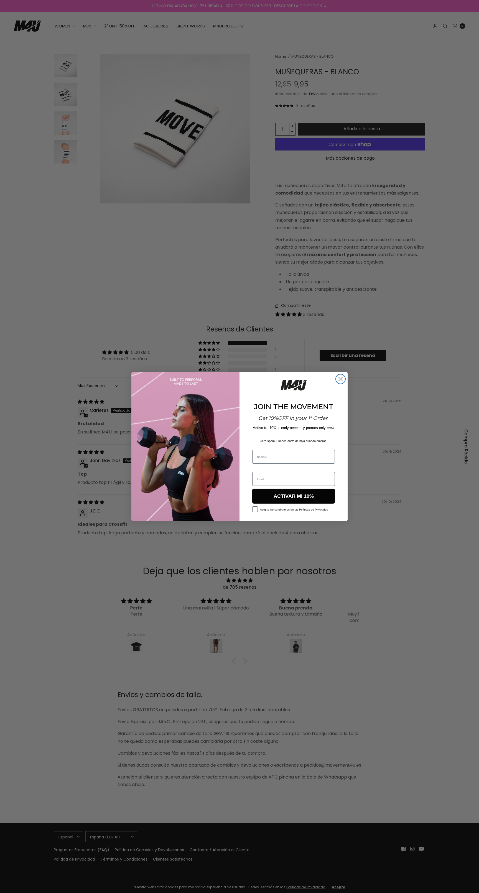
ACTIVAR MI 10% (294, 496)
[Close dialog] (340, 379)
